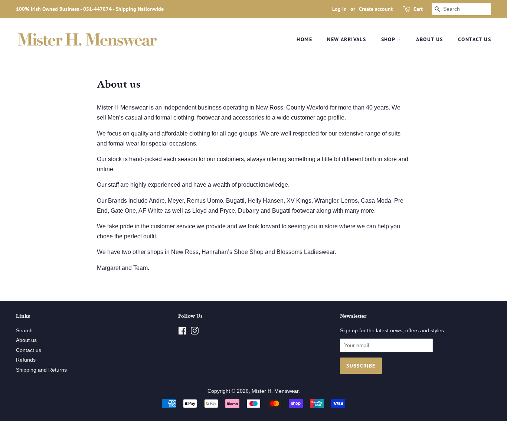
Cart (418, 9)
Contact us (474, 39)
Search (24, 330)
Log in (339, 9)
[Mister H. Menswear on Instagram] (194, 332)
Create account (376, 9)
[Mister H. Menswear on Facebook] (182, 332)
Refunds (26, 360)
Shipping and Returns (41, 370)
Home (304, 39)
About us (429, 39)
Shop (389, 39)
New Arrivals (346, 39)
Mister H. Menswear (275, 391)
